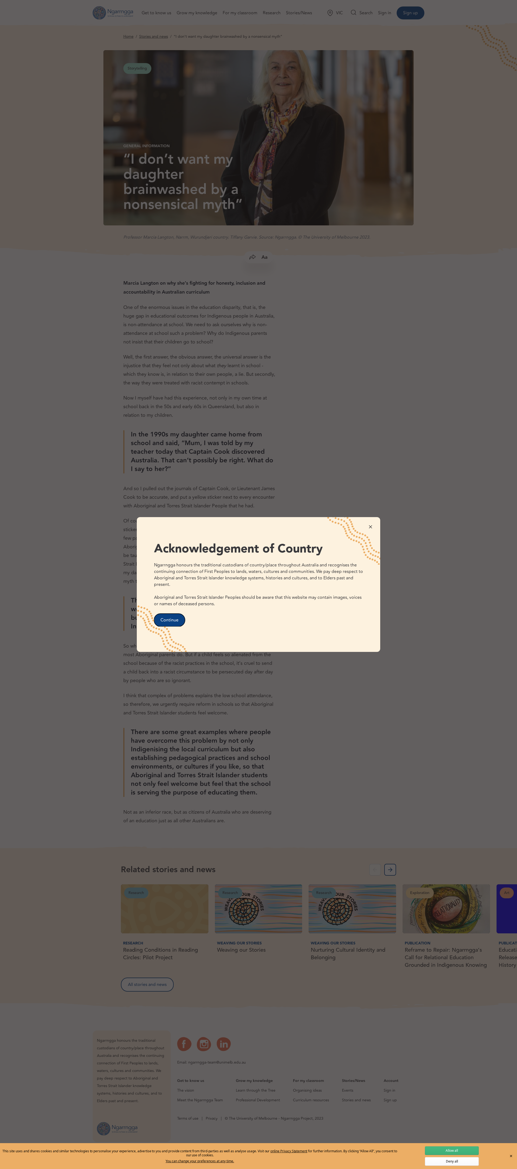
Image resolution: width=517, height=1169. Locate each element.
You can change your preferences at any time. (200, 1161)
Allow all (452, 1150)
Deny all (452, 1161)
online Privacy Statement (288, 1151)
